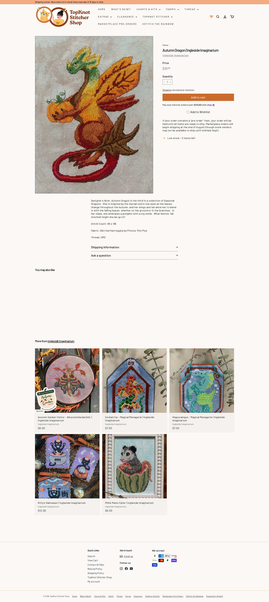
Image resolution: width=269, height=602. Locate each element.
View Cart (93, 560)
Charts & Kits (147, 9)
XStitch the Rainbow (158, 24)
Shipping (167, 90)
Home (102, 9)
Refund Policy (95, 568)
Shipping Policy (96, 573)
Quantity (168, 76)
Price (166, 63)
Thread (190, 9)
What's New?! (121, 9)
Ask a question (101, 255)
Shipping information (105, 247)
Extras (104, 16)
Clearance (126, 16)
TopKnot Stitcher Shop (100, 577)
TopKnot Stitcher (156, 16)
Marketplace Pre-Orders (117, 24)
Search (91, 556)
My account (94, 581)
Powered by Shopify (214, 596)
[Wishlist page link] (211, 16)
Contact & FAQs (96, 564)
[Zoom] (94, 114)
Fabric (171, 9)
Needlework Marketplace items (81, 2)
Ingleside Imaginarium (176, 55)
